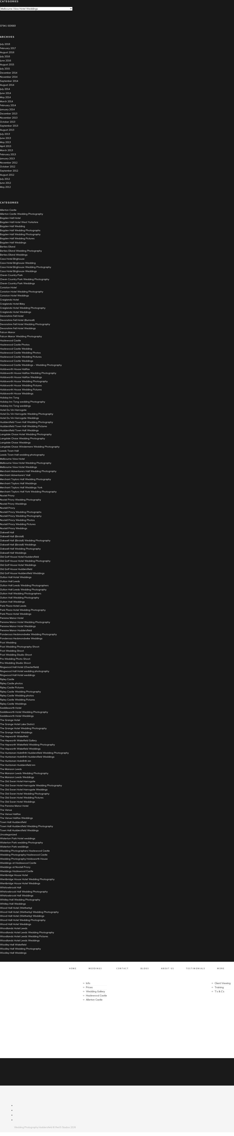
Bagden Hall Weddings (13, 242)
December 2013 (8, 113)
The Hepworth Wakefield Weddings (20, 748)
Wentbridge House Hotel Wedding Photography (27, 879)
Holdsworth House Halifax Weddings (21, 377)
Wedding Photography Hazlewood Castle (23, 854)
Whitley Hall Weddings (13, 903)
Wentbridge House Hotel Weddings (20, 883)
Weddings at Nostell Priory (15, 867)
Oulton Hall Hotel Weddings (16, 577)
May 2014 (5, 97)
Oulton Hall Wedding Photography (19, 597)
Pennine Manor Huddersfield (16, 630)
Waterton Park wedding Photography (21, 842)
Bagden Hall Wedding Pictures (17, 238)
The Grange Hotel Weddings (16, 732)
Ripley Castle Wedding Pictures (17, 699)
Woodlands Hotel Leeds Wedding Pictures (24, 936)
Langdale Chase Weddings (15, 442)
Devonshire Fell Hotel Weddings (18, 328)
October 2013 (7, 121)
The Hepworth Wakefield (14, 736)
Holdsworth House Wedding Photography (24, 381)
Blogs (145, 968)
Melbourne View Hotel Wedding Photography (25, 462)
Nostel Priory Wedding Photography (20, 499)
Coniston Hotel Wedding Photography (21, 291)
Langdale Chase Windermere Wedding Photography (29, 446)
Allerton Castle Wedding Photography (21, 213)
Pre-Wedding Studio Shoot (15, 662)
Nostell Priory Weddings (13, 528)
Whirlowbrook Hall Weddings (16, 895)
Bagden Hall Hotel (10, 218)
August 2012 (7, 174)
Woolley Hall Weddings (13, 952)
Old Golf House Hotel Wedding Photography (25, 560)
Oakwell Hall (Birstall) (12, 536)
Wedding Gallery (95, 991)
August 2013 (7, 129)
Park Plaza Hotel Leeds (13, 605)
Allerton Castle (8, 209)
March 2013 (6, 150)
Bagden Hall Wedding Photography (20, 234)
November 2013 (8, 117)
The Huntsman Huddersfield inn (17, 765)
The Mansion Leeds (11, 769)
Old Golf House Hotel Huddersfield (19, 556)
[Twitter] (15, 1110)
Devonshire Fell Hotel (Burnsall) (17, 320)
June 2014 (5, 93)
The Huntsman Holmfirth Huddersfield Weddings (27, 756)
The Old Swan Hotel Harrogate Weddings (24, 789)
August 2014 (7, 84)
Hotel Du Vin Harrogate (13, 409)
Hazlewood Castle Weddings (16, 360)
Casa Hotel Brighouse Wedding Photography (25, 267)
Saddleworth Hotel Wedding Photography (24, 712)
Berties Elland (7, 246)
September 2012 (9, 170)
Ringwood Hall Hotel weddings (17, 675)
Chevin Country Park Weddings (17, 283)
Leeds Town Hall (9, 450)
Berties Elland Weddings (14, 254)
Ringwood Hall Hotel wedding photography (24, 671)
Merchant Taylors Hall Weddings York (21, 487)
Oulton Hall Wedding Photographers (20, 593)
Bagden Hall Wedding (12, 226)
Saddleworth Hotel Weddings (17, 715)
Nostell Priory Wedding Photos (17, 520)
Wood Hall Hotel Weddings (15, 924)
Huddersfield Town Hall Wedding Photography (26, 422)
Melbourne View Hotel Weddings (18, 467)
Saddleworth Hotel (10, 707)
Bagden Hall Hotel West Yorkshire (19, 222)
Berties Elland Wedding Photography (21, 250)
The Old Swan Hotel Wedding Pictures (22, 797)
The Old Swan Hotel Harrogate (17, 781)
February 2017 (8, 48)
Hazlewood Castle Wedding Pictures (21, 356)
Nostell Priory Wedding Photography (20, 515)
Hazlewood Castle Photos (15, 344)
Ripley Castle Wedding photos (17, 695)
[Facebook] (15, 1105)
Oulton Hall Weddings (12, 601)
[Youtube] (15, 1115)
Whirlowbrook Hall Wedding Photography (24, 891)
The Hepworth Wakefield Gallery (18, 740)
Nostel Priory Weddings (13, 503)
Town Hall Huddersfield (13, 822)
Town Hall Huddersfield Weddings (19, 830)
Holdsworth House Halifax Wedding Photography (28, 373)
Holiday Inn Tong (9, 397)
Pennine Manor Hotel (11, 618)
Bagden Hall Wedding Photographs (20, 230)
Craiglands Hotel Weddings (15, 312)
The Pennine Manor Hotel (14, 805)
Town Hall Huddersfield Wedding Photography (26, 826)
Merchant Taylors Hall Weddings (18, 483)
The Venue (6, 809)
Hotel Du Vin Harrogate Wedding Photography (26, 413)
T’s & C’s (219, 991)
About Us (167, 968)
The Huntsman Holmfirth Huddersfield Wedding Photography (34, 752)
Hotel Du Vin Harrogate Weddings (19, 418)
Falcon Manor (7, 332)
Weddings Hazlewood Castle (16, 871)
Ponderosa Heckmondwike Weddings (21, 638)
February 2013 (8, 154)
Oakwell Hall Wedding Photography (20, 548)
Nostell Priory (7, 507)
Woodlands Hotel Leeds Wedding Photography (27, 932)
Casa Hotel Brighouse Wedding (18, 262)
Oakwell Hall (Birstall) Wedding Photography (25, 540)
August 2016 (7, 52)
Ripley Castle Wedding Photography (20, 691)
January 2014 (7, 109)
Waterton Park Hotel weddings (17, 838)
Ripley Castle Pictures (12, 687)
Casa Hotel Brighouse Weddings (18, 271)
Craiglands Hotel (9, 299)
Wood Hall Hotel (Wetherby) (16, 907)
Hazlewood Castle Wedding (16, 348)
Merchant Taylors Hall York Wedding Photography (28, 491)
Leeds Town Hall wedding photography (22, 454)
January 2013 (7, 158)
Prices (89, 987)
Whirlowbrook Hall (10, 887)
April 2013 (5, 146)
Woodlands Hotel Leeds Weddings (20, 940)
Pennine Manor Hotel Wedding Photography (25, 622)
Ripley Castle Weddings (13, 703)
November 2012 (8, 162)
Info (88, 983)
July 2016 (5, 56)
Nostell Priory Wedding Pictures (18, 524)
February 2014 (8, 105)
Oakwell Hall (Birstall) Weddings (18, 544)
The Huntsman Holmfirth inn (15, 760)
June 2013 (5, 138)
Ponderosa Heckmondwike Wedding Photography (28, 634)
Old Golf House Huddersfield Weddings (22, 573)
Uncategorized (8, 834)
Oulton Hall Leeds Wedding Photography (23, 589)
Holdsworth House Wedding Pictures (21, 385)
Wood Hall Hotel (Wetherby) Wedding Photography (29, 912)
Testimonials (195, 968)
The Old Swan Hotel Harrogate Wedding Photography (31, 785)
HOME (73, 968)
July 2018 (5, 44)
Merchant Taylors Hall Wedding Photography (25, 479)
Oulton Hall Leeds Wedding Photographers (24, 585)
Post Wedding (8, 642)
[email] (15, 1119)
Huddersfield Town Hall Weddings (19, 430)
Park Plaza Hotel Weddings (15, 613)
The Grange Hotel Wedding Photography (23, 728)
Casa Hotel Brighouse (12, 258)
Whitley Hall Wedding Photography (20, 899)
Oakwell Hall (7, 532)
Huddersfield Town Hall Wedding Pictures (23, 426)
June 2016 (5, 60)
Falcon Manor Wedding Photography (21, 336)
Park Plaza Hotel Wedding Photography (23, 609)
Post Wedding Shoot (12, 650)
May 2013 (5, 142)
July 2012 (5, 178)
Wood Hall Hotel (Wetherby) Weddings (22, 915)
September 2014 (9, 81)
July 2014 (5, 89)
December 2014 (8, 72)
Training (219, 987)
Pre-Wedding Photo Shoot (15, 658)
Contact (122, 968)
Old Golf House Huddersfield (16, 569)
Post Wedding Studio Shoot (16, 654)
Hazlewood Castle (10, 340)
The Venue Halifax (10, 814)
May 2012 (5, 187)
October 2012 (7, 166)
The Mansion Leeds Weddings (17, 777)
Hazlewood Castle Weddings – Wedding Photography (31, 365)
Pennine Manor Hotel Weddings (18, 626)
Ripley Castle (7, 679)
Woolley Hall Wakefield (13, 944)
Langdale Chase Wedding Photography (22, 438)
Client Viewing (223, 983)
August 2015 (7, 64)
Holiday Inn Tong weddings (15, 405)
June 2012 (5, 182)
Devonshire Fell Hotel (11, 315)
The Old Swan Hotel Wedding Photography (24, 793)
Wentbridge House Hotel (14, 875)
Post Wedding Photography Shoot (19, 646)
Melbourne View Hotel (12, 458)
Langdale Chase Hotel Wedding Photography (26, 434)
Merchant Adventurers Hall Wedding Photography (28, 471)
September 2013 (9, 125)
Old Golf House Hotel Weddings (18, 565)
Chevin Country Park (11, 275)
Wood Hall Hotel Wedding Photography (22, 920)
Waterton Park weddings (14, 846)
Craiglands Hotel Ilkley (12, 303)
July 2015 (5, 68)
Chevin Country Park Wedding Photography (24, 279)
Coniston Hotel (8, 287)
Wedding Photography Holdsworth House (24, 858)
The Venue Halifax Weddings (16, 818)
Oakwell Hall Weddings (13, 552)
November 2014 (8, 76)
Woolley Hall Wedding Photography (20, 948)
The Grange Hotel (10, 720)
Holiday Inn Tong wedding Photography (22, 401)
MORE (221, 968)
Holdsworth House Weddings (16, 393)
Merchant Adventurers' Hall (15, 475)
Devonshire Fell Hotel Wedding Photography (25, 324)
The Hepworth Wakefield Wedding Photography (27, 744)
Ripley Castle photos (11, 683)
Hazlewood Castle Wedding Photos (20, 352)
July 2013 (5, 134)
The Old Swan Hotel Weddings (17, 801)
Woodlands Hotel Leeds (13, 928)
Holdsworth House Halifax (15, 369)
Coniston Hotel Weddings (14, 295)
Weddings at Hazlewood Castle (18, 862)
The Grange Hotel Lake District (17, 724)
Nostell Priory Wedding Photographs (20, 512)
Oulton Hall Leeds (10, 581)
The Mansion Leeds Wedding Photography (24, 773)
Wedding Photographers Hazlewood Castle (25, 850)
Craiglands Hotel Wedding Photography (22, 307)
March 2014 (6, 101)
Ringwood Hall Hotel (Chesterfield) (19, 667)
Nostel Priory (7, 495)
